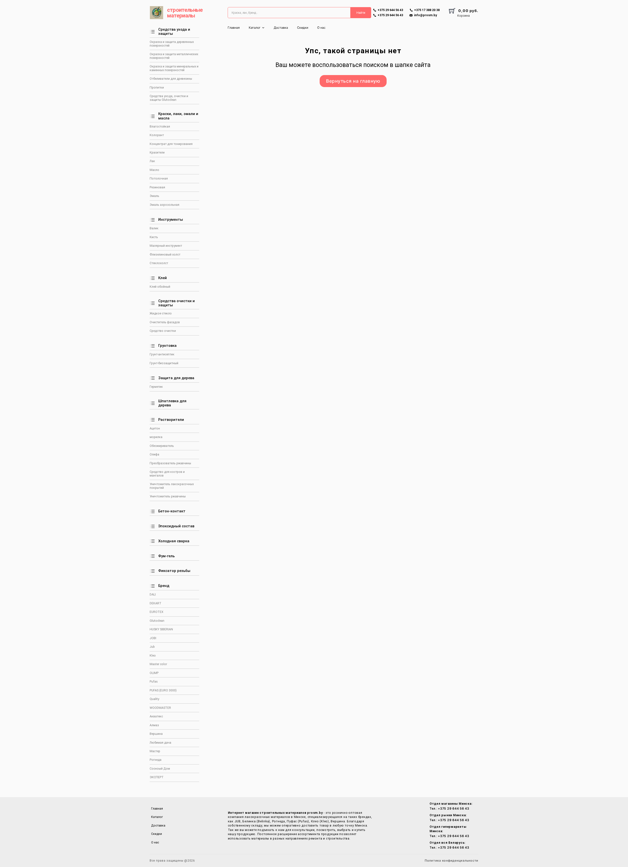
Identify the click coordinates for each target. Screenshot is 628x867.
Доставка (281, 27)
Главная (234, 27)
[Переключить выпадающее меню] (263, 27)
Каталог (255, 27)
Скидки (302, 27)
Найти (360, 12)
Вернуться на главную (353, 81)
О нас (321, 27)
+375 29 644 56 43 (453, 808)
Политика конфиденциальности (451, 860)
